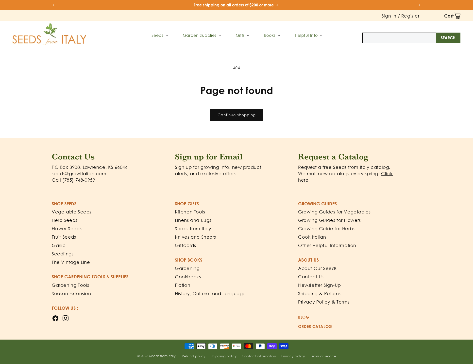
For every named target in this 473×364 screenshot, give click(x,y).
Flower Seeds (67, 228)
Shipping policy (224, 356)
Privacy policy (293, 356)
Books (269, 35)
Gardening (187, 268)
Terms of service (323, 356)
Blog (303, 317)
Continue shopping (237, 115)
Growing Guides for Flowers (329, 220)
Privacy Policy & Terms (323, 302)
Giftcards (185, 245)
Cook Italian (312, 237)
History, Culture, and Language (210, 293)
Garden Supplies (199, 35)
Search (448, 37)
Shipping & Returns (319, 293)
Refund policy (193, 356)
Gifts (240, 35)
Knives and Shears (195, 237)
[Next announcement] (419, 5)
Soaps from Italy (193, 228)
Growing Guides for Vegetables (334, 211)
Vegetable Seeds (71, 211)
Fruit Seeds (64, 237)
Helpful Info (306, 35)
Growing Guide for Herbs (326, 228)
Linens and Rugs (193, 220)
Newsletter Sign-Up (319, 285)
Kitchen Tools (190, 211)
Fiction (182, 285)
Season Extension (71, 293)
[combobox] (411, 38)
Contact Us (311, 276)
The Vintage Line (71, 262)
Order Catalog (315, 326)
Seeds (157, 35)
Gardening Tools (70, 285)
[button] (452, 15)
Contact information (259, 356)
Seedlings (62, 253)
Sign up (183, 167)
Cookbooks (188, 276)
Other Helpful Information (327, 245)
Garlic (59, 245)
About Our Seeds (317, 268)
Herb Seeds (64, 220)
